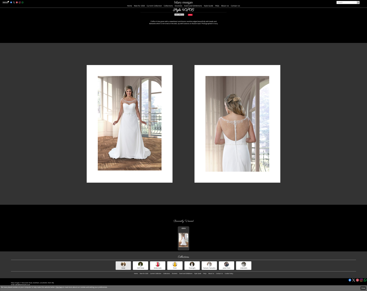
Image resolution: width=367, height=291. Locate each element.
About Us (211, 273)
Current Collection (155, 273)
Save (191, 14)
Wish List (5, 2)
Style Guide (197, 273)
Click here (59, 287)
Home (136, 273)
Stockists (174, 273)
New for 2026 (144, 273)
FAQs (204, 273)
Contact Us (219, 273)
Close (363, 288)
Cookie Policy (229, 273)
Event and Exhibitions (185, 273)
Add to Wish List (179, 14)
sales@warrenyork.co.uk (22, 284)
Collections (166, 273)
